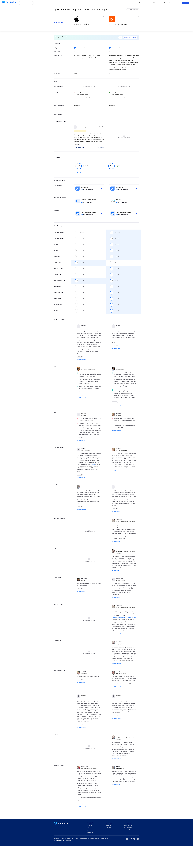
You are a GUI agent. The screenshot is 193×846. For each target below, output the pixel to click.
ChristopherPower (84, 766)
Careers (89, 829)
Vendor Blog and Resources (130, 829)
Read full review (81, 359)
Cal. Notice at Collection (93, 838)
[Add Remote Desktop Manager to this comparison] (101, 201)
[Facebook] (130, 839)
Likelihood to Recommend (60, 232)
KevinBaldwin (118, 413)
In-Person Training (58, 268)
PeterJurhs (118, 671)
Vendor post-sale (58, 304)
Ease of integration (58, 292)
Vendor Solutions (128, 825)
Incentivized (77, 144)
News (88, 831)
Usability (56, 244)
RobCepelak (118, 325)
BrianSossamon (84, 578)
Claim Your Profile (128, 827)
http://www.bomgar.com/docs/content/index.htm (124, 617)
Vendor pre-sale (57, 310)
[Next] (102, 127)
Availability (56, 250)
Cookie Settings (104, 838)
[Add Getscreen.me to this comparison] (101, 188)
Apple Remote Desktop (81, 24)
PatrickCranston (119, 367)
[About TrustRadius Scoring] (75, 48)
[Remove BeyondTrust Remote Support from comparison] (138, 16)
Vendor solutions (143, 3)
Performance (57, 256)
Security (64, 838)
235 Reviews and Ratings (113, 26)
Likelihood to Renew (58, 238)
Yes (120, 37)
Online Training (57, 274)
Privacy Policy (70, 838)
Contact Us (90, 832)
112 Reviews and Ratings (78, 26)
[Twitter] (134, 839)
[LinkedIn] (138, 839)
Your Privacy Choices (81, 838)
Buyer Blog (108, 827)
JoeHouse (118, 766)
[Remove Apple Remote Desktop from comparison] (103, 16)
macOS (93, 464)
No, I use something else (130, 37)
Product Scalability (58, 298)
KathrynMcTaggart (119, 578)
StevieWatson (118, 448)
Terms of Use (57, 838)
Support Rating (57, 262)
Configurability (57, 286)
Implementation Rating (59, 280)
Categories (132, 3)
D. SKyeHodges (119, 519)
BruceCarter (81, 126)
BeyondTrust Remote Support (119, 24)
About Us (89, 825)
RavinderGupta (84, 367)
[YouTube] (127, 839)
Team (88, 827)
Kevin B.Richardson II (85, 671)
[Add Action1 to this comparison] (136, 201)
